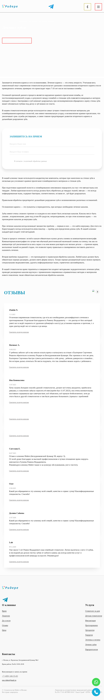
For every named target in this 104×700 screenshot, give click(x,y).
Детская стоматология (93, 616)
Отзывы (5, 625)
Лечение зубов (91, 645)
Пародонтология (91, 649)
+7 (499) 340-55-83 (10, 676)
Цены (4, 630)
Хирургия (89, 635)
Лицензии (6, 616)
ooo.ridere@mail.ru (9, 680)
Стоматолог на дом (92, 611)
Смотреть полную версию (19, 332)
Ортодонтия (89, 630)
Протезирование (91, 625)
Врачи (4, 611)
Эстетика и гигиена (92, 640)
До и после (6, 621)
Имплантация (90, 621)
